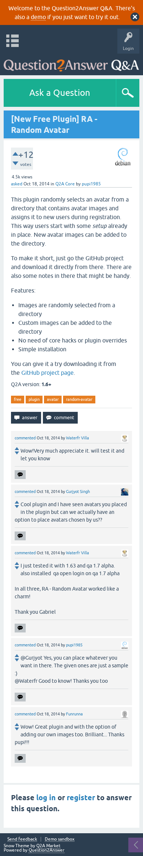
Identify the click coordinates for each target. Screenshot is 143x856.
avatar (53, 399)
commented (25, 438)
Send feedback (22, 839)
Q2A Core (65, 183)
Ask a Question (59, 93)
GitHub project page (47, 372)
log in (46, 797)
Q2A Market (48, 845)
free (17, 399)
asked (16, 183)
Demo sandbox (59, 839)
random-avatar (79, 399)
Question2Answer (47, 850)
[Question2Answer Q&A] (71, 63)
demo (38, 17)
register (81, 797)
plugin (34, 399)
